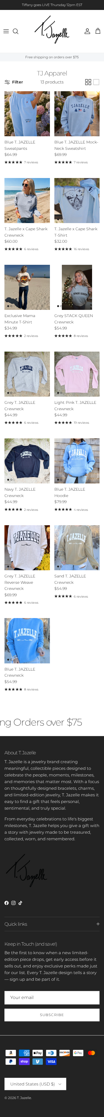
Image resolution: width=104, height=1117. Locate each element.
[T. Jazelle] (52, 31)
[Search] (18, 31)
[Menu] (6, 31)
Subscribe (52, 1015)
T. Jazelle (24, 1098)
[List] (96, 82)
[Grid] (88, 82)
